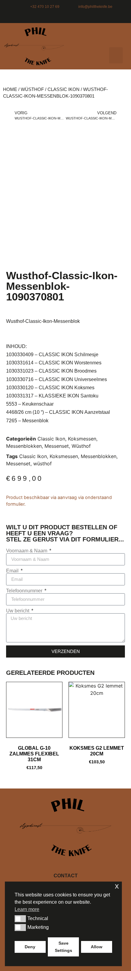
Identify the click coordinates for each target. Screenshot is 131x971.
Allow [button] (96, 946)
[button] (116, 55)
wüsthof (42, 463)
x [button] (117, 886)
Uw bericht (18, 610)
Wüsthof (32, 89)
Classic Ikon (64, 89)
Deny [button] (30, 946)
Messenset (56, 446)
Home (10, 89)
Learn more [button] (27, 909)
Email (13, 570)
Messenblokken (24, 446)
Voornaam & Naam (27, 550)
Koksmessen (82, 439)
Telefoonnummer (25, 590)
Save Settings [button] (63, 947)
